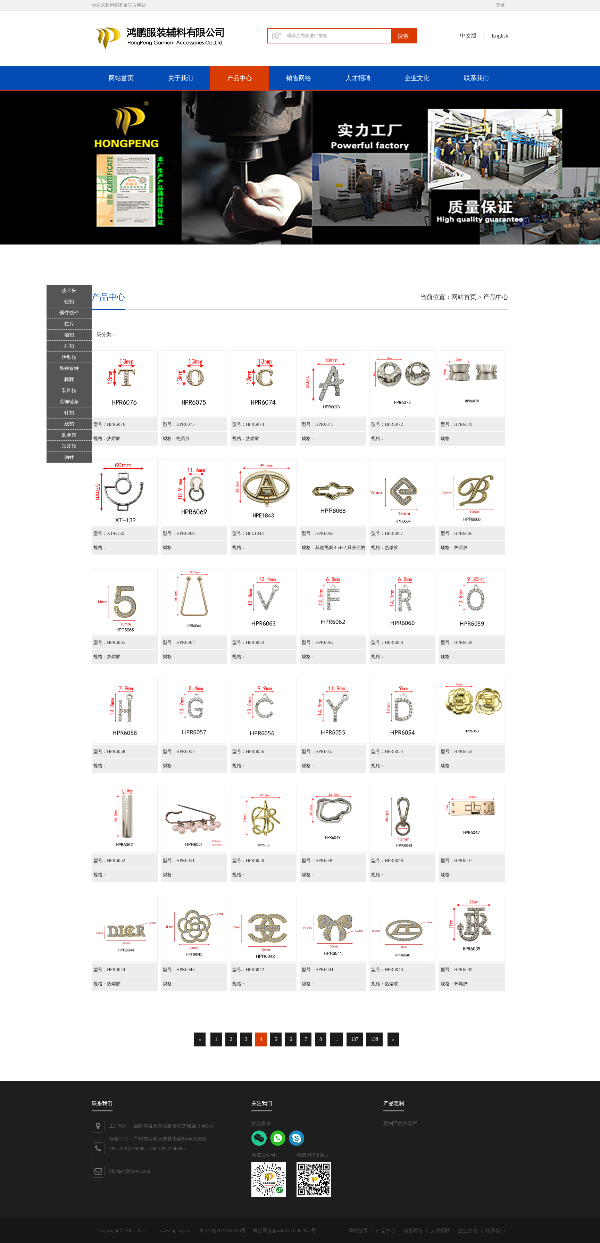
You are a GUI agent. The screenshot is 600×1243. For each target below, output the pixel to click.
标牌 (69, 379)
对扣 (69, 346)
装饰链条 (69, 401)
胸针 (69, 457)
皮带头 (69, 290)
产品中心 (239, 78)
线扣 (69, 423)
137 (354, 1039)
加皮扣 (69, 446)
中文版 (468, 36)
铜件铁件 (69, 312)
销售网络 (298, 78)
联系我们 (476, 78)
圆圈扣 (69, 435)
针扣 (69, 412)
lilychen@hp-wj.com (129, 1171)
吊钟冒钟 (69, 368)
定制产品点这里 (400, 1123)
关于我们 (180, 78)
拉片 (69, 323)
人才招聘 (357, 78)
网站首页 (121, 78)
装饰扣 (69, 390)
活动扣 (69, 357)
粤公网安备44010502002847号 (284, 1230)
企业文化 (417, 78)
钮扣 (69, 301)
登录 (500, 5)
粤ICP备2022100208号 (222, 1230)
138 (374, 1039)
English (500, 36)
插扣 (69, 335)
